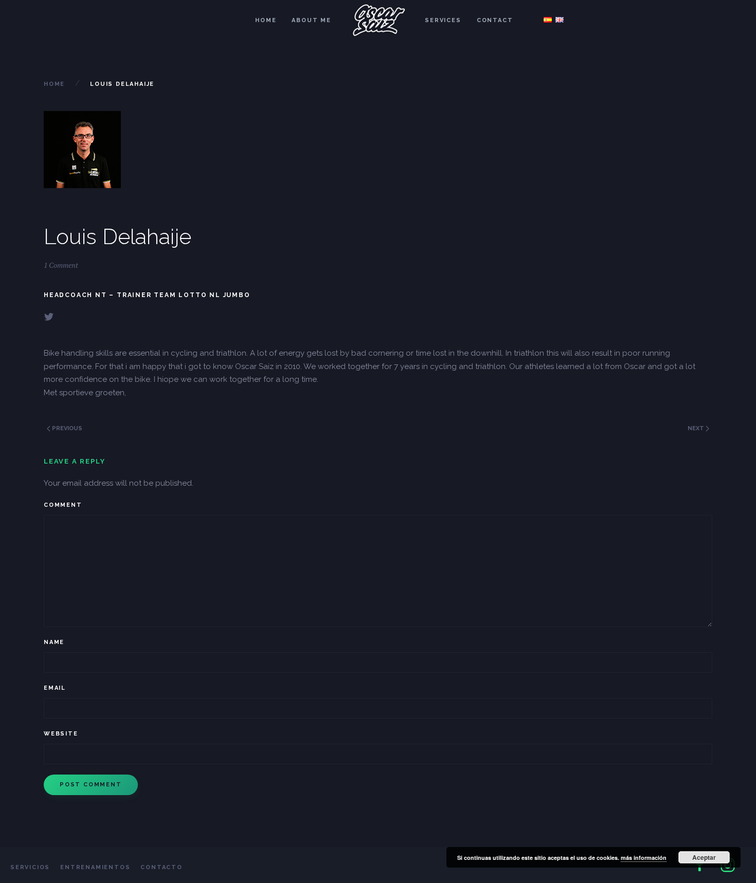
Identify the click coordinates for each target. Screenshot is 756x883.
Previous (66, 428)
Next (697, 428)
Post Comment (91, 784)
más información (644, 857)
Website (61, 733)
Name (54, 642)
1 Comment (61, 265)
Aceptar (704, 857)
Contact (495, 20)
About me (311, 20)
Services (443, 20)
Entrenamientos (95, 867)
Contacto (161, 867)
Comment (63, 505)
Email (55, 688)
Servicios (30, 867)
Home (265, 20)
